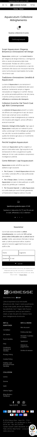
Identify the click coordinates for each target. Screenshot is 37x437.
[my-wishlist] (31, 5)
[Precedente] (0, 1)
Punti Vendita (8, 339)
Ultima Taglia (7, 390)
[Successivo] (36, 1)
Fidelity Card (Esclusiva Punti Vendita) (8, 364)
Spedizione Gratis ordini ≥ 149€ (18, 1)
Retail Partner (17, 429)
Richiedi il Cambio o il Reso (27, 336)
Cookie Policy (8, 359)
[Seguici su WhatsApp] (23, 402)
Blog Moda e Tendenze (7, 395)
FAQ (4, 344)
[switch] (32, 434)
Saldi (4, 386)
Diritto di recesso (27, 350)
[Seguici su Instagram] (18, 402)
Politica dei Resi (26, 332)
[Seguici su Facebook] (13, 402)
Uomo (21, 9)
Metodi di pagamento (25, 346)
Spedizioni (24, 341)
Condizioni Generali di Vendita (7, 349)
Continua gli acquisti (18, 39)
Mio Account (25, 327)
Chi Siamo (6, 334)
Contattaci (6, 330)
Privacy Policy (23, 274)
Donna (16, 9)
